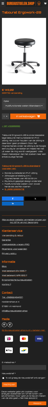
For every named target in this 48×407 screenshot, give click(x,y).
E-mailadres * (9, 362)
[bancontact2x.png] (24, 350)
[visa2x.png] (38, 338)
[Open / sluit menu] (3, 3)
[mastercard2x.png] (24, 338)
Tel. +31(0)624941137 (12, 297)
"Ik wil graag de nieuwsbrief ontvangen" (26, 378)
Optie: (6, 101)
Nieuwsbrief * (9, 373)
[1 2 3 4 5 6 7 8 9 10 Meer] (5, 116)
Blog (4, 266)
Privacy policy (9, 253)
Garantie (6, 240)
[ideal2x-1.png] (9, 338)
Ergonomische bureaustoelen (17, 280)
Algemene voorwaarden (14, 249)
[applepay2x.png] (9, 350)
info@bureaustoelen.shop (14, 311)
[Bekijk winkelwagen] (45, 3)
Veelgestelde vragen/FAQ (15, 244)
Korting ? (6, 284)
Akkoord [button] (37, 403)
